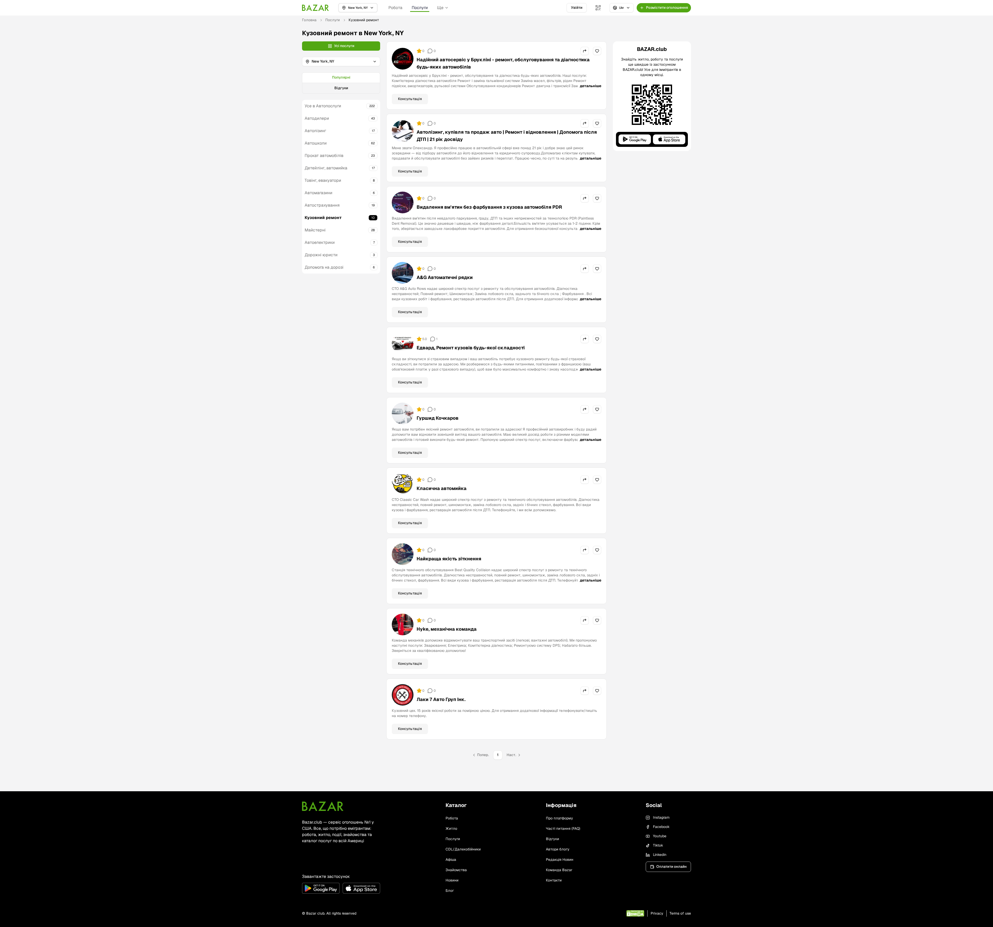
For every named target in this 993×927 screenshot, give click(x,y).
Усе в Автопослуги (323, 106)
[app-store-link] (361, 888)
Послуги (420, 7)
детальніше (590, 86)
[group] (341, 83)
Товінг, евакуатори (323, 180)
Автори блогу (557, 849)
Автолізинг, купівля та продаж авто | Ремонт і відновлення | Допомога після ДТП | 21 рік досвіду (507, 135)
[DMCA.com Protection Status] (635, 913)
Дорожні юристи (321, 255)
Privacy (657, 913)
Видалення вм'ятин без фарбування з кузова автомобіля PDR (489, 207)
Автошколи (316, 143)
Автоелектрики (320, 242)
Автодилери (317, 118)
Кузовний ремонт (323, 217)
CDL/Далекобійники (463, 849)
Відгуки (341, 88)
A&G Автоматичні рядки (445, 277)
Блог (450, 890)
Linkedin (659, 854)
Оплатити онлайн (671, 866)
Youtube (659, 836)
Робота (395, 7)
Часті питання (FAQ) (563, 828)
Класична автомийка (442, 488)
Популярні (341, 77)
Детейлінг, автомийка (326, 168)
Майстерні (315, 230)
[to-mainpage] (322, 806)
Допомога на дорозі (324, 267)
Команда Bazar (559, 870)
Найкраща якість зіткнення (449, 559)
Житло (451, 828)
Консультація (410, 98)
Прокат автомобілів (324, 155)
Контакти (554, 880)
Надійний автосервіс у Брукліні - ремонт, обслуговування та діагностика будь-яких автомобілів (503, 63)
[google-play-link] (321, 888)
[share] (585, 51)
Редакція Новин (559, 859)
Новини (452, 880)
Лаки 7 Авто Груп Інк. (441, 699)
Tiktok (658, 845)
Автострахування (322, 205)
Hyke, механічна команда (447, 629)
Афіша (451, 859)
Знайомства (456, 870)
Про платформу (559, 818)
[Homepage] (315, 8)
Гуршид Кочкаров (437, 418)
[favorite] (597, 51)
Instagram (661, 817)
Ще (440, 7)
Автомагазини (318, 192)
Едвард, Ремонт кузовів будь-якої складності (471, 348)
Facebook (661, 826)
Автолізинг (315, 130)
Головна (309, 20)
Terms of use (680, 913)
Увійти (576, 7)
